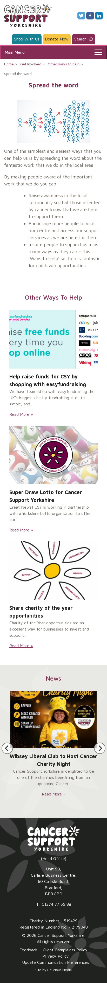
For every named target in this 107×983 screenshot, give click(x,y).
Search (81, 39)
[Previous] (7, 748)
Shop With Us (26, 39)
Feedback (28, 949)
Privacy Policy (55, 956)
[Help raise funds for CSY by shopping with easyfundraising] (53, 339)
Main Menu (15, 52)
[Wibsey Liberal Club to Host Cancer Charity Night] (53, 719)
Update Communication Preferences (55, 962)
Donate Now (57, 39)
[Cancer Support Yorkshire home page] (28, 15)
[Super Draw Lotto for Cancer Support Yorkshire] (53, 455)
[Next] (99, 748)
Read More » (21, 414)
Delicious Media (59, 970)
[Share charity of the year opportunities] (53, 570)
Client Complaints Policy (65, 949)
